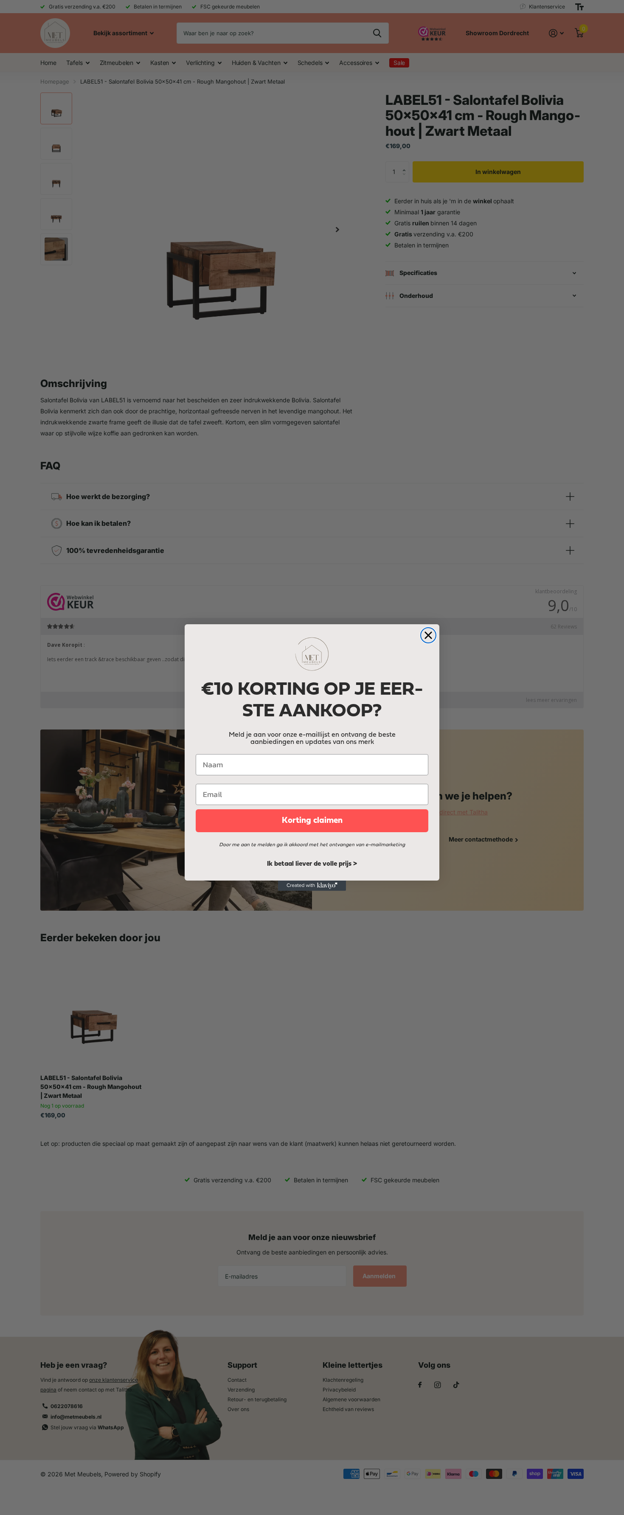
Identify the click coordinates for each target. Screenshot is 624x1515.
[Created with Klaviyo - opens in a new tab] (312, 886)
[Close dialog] (428, 635)
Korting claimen (312, 820)
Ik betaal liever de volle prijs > (312, 864)
